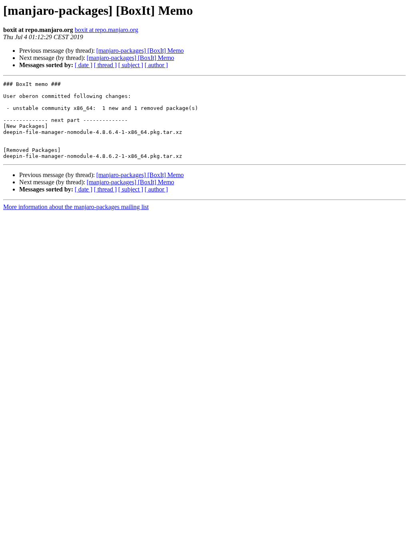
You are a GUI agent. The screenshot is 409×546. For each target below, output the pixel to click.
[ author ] (156, 65)
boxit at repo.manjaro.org (106, 29)
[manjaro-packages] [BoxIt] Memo (140, 50)
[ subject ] (130, 65)
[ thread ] (105, 65)
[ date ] (83, 65)
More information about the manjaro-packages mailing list (76, 206)
